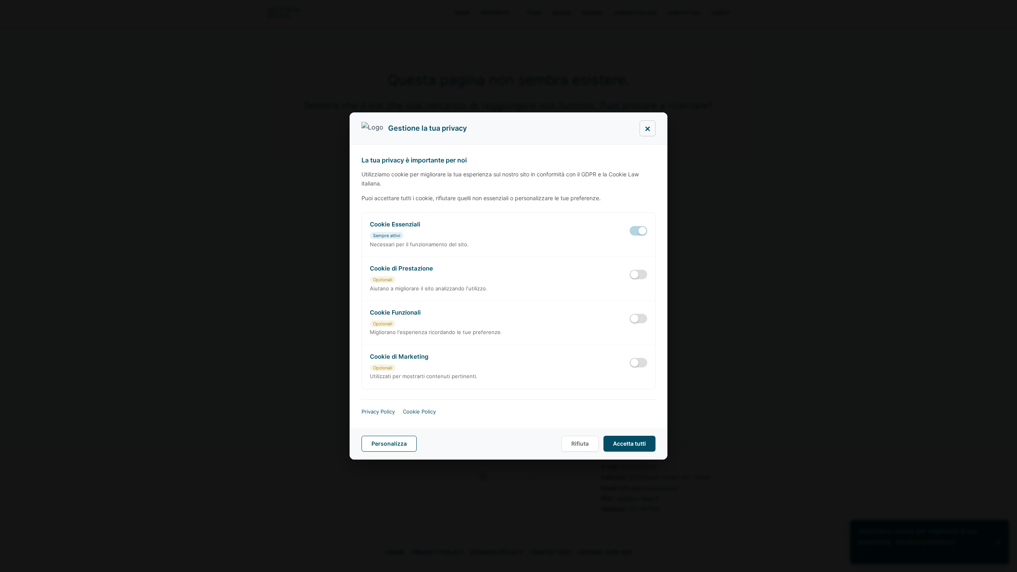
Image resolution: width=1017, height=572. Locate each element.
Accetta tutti (629, 443)
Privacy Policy (378, 411)
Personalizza (389, 443)
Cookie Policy (419, 411)
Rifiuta (580, 443)
